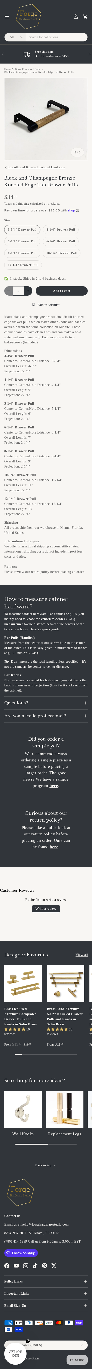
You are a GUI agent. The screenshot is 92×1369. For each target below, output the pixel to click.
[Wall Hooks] (23, 1109)
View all (82, 955)
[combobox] (46, 37)
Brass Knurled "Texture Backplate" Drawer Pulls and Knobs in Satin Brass (20, 1016)
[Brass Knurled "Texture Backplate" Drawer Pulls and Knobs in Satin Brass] (23, 983)
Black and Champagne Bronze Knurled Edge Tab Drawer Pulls (39, 72)
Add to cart (61, 290)
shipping (23, 203)
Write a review (46, 908)
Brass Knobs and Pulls (27, 69)
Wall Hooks (23, 1134)
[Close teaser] (28, 1341)
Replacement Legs (64, 1134)
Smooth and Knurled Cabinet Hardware (36, 167)
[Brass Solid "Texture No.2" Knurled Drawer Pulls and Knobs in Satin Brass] (65, 983)
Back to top (43, 1165)
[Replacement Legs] (64, 1109)
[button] (85, 16)
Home (7, 69)
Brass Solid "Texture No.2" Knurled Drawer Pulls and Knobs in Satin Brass (65, 1016)
